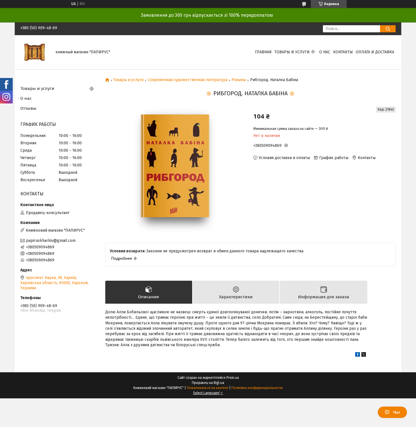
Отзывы (28, 108)
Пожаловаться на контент (207, 388)
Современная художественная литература (188, 80)
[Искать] (388, 28)
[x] (363, 355)
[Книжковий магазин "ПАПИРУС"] (34, 52)
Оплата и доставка (375, 52)
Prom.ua (232, 378)
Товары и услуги (292, 52)
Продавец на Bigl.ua (208, 383)
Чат (396, 412)
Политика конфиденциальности (257, 388)
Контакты (343, 52)
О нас (324, 52)
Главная (263, 52)
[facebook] (357, 355)
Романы (238, 80)
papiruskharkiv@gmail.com (51, 240)
